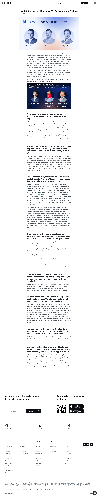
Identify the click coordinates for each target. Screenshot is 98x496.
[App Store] (76, 406)
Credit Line (7, 453)
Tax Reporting (8, 467)
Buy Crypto (7, 444)
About (36, 444)
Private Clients (8, 465)
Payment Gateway (24, 453)
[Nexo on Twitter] (84, 444)
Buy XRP (66, 460)
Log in (77, 3)
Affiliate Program (8, 472)
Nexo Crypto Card (9, 456)
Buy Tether (67, 446)
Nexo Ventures (23, 451)
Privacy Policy (53, 446)
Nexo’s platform (38, 194)
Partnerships (37, 451)
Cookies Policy (53, 448)
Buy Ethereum (68, 458)
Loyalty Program (8, 463)
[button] (95, 493)
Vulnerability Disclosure (40, 456)
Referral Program (9, 470)
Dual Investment (8, 458)
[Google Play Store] (76, 411)
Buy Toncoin (67, 456)
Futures (6, 460)
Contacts (37, 465)
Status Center (38, 463)
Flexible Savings (8, 446)
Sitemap (37, 467)
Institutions (22, 446)
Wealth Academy (38, 453)
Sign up (84, 3)
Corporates (22, 444)
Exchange (7, 451)
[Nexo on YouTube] (87, 444)
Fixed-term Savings (9, 448)
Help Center (37, 460)
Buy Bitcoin (67, 444)
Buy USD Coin (68, 453)
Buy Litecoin (67, 463)
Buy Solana (67, 451)
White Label (22, 448)
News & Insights (38, 458)
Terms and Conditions (54, 444)
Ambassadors (38, 446)
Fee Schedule (53, 451)
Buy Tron (67, 448)
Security (36, 448)
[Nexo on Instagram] (91, 444)
